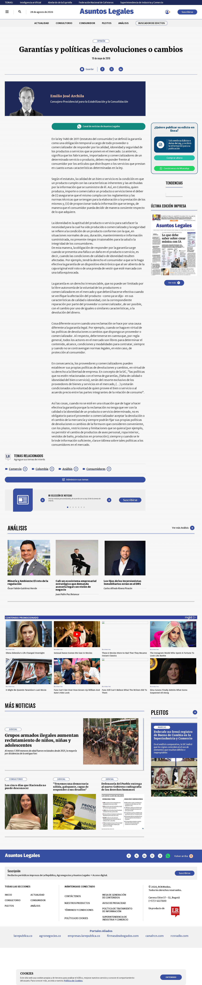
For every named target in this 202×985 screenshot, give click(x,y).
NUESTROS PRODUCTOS (77, 903)
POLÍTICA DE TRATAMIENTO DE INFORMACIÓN (117, 910)
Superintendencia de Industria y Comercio (141, 2)
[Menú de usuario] (167, 12)
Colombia (42, 469)
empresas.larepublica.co (84, 935)
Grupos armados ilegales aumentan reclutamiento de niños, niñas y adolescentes (42, 740)
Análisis (67, 469)
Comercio (15, 469)
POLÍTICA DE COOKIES (76, 918)
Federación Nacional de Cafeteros (96, 2)
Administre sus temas (77, 479)
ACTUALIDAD (41, 23)
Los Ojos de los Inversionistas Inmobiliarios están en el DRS (122, 582)
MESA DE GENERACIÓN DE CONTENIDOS (114, 896)
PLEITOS (106, 23)
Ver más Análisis (180, 527)
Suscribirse (187, 12)
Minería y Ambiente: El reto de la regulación (28, 582)
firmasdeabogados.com (123, 935)
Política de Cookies (73, 980)
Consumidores (95, 469)
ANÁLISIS (123, 23)
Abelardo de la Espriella (60, 2)
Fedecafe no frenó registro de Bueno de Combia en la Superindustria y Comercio (173, 735)
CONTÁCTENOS (73, 896)
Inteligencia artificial (30, 2)
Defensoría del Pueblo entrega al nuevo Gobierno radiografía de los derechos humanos (121, 786)
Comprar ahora (174, 157)
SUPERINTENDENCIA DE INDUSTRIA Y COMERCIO (115, 918)
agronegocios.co (50, 935)
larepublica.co (23, 935)
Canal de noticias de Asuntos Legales (101, 126)
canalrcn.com (155, 935)
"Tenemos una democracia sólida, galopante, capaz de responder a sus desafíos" (70, 786)
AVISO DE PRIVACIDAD (114, 903)
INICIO (8, 894)
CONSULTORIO (64, 23)
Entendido (171, 977)
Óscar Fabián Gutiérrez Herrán (22, 588)
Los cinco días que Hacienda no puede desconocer (25, 787)
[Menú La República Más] (7, 12)
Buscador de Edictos (151, 23)
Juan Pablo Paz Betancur (67, 594)
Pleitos (159, 712)
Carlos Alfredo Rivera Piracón (118, 588)
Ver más (172, 282)
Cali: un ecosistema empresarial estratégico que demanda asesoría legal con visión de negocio (76, 585)
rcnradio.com (179, 935)
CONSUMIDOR (87, 23)
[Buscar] (20, 12)
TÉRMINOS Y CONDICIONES (79, 910)
